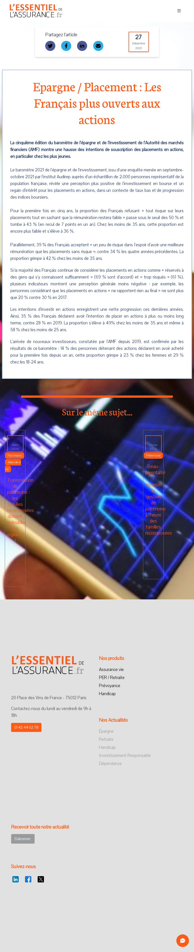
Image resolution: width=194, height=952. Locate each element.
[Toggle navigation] (179, 11)
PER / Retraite (112, 678)
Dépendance (110, 763)
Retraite (106, 739)
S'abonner (22, 838)
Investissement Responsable (125, 755)
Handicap (107, 694)
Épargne (106, 731)
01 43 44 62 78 (26, 727)
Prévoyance (109, 686)
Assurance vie (111, 669)
